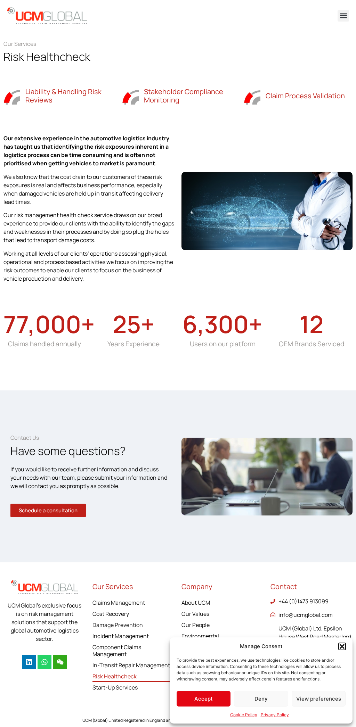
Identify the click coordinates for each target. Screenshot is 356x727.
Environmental (200, 636)
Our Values (195, 614)
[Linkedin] (29, 662)
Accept (203, 698)
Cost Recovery (110, 614)
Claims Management (118, 602)
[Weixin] (60, 662)
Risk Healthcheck (114, 676)
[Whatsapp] (44, 662)
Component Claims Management (116, 650)
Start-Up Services (115, 687)
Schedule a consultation (48, 510)
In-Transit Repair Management (131, 665)
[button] (342, 646)
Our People (195, 625)
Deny (261, 698)
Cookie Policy (243, 714)
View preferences (318, 698)
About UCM (195, 602)
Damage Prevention (117, 625)
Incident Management (120, 636)
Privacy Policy (275, 714)
